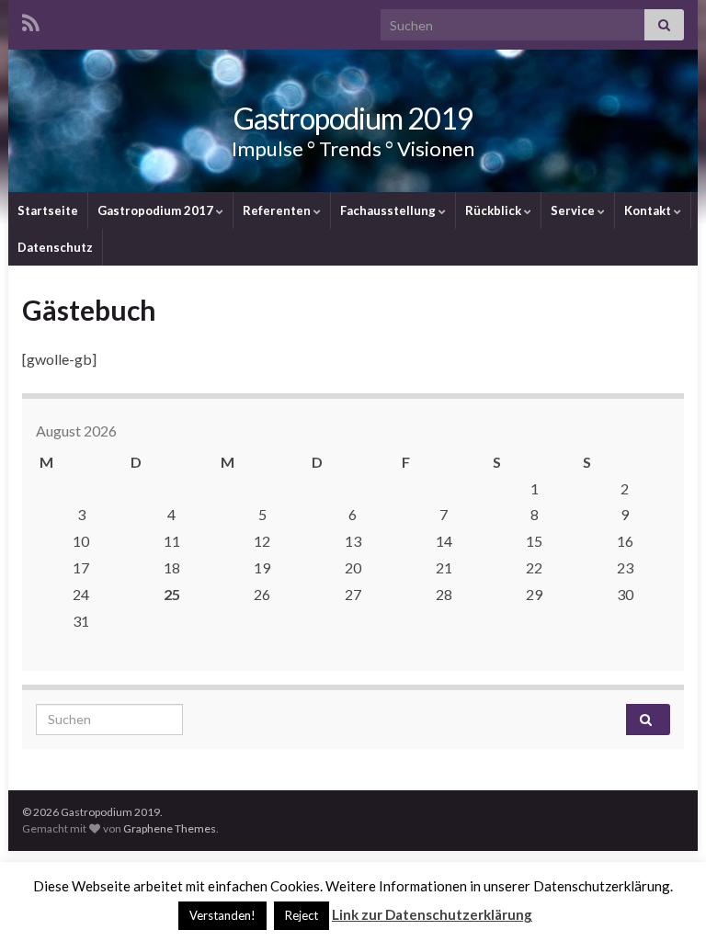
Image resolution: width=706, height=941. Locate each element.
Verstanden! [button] (222, 915)
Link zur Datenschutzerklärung (432, 914)
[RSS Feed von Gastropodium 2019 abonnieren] (31, 19)
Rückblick (494, 210)
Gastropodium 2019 (353, 118)
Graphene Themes (169, 828)
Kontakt (649, 210)
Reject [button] (301, 915)
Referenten (278, 210)
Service (574, 210)
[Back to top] (665, 900)
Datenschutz (55, 247)
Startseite (47, 210)
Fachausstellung (389, 210)
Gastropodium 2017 (156, 210)
